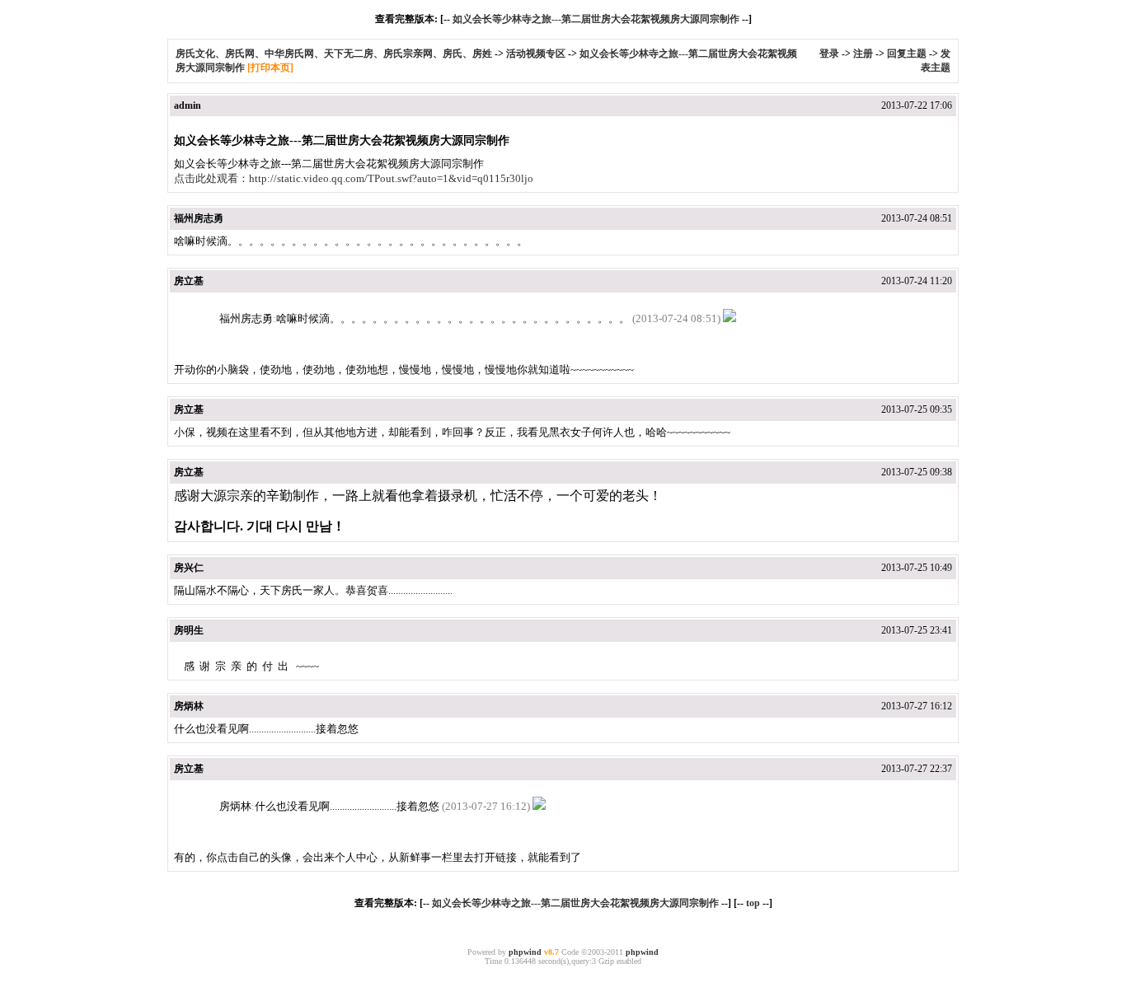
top (753, 903)
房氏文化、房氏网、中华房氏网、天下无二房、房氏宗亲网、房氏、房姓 (334, 53)
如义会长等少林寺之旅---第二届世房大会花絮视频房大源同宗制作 (596, 19)
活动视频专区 (535, 53)
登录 (829, 53)
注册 (863, 53)
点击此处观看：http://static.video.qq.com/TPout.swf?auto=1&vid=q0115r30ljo (353, 178)
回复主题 (907, 53)
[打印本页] (270, 67)
